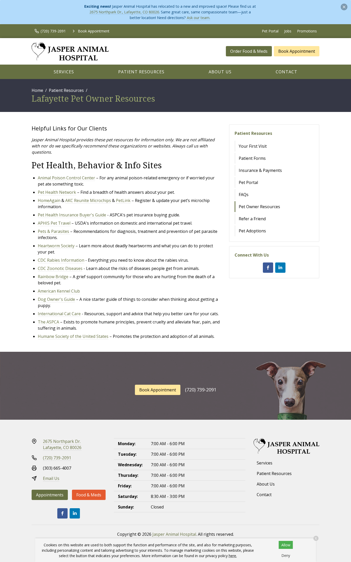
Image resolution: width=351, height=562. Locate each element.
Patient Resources (141, 72)
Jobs (287, 31)
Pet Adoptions (252, 231)
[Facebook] (268, 267)
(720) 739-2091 (200, 390)
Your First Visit (253, 146)
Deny (285, 555)
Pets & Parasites (53, 231)
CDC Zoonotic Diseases (60, 268)
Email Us (51, 478)
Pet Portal (270, 31)
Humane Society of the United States (73, 336)
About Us (220, 72)
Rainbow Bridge (53, 276)
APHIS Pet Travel (54, 223)
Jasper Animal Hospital (174, 534)
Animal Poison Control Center (66, 178)
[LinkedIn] (280, 267)
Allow (285, 544)
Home (37, 90)
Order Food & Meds (248, 51)
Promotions (307, 31)
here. (233, 555)
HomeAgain (49, 200)
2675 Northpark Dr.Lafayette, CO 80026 (62, 444)
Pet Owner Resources (259, 206)
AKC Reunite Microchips (88, 200)
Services (64, 72)
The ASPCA (48, 322)
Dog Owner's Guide (56, 299)
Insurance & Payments (260, 170)
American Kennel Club (59, 291)
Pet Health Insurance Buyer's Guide (72, 215)
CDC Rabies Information (61, 260)
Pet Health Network (57, 192)
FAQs (243, 194)
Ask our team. (198, 17)
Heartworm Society (56, 246)
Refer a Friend (252, 219)
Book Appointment (296, 51)
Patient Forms (252, 158)
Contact (286, 72)
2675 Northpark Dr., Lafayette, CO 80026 (124, 12)
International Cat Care (59, 314)
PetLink (123, 200)
